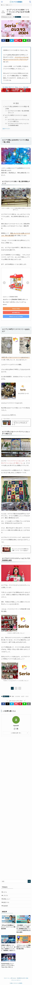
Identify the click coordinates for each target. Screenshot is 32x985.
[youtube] (17, 729)
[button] (3, 40)
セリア (22, 696)
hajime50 (16, 725)
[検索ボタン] (30, 2)
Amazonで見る (16, 308)
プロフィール (6, 978)
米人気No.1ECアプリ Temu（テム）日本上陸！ (16, 87)
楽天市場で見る (16, 312)
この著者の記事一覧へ (16, 733)
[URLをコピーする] (29, 40)
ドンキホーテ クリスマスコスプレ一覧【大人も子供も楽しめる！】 (20, 422)
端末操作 (5, 906)
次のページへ (6, 128)
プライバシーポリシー (16, 980)
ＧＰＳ (5, 892)
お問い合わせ (13, 978)
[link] (15, 729)
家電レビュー (17, 17)
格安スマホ (6, 902)
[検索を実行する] (29, 881)
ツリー (27, 696)
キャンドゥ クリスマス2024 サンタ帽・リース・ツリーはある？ (20, 549)
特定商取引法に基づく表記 (22, 978)
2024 (13, 696)
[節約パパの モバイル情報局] (16, 2)
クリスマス (17, 696)
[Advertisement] (16, 808)
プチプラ (5, 895)
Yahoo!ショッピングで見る (16, 316)
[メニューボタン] (2, 2)
